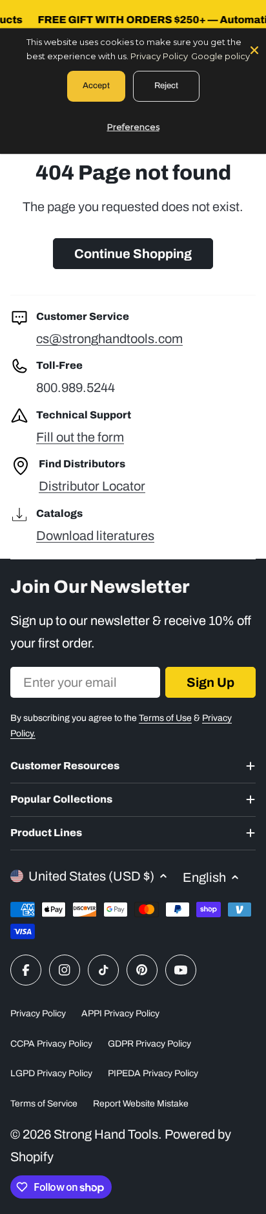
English (204, 877)
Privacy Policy (38, 1013)
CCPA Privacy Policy (51, 1044)
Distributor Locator (92, 486)
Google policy (220, 56)
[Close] (254, 48)
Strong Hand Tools (106, 1134)
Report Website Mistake (141, 1103)
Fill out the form (80, 437)
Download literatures (95, 535)
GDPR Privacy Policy (149, 1044)
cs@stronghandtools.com (109, 339)
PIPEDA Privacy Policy (153, 1073)
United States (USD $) (91, 876)
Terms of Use (165, 718)
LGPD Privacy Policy (51, 1073)
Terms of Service (43, 1103)
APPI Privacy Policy (120, 1013)
